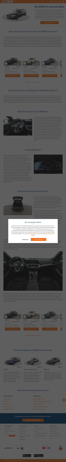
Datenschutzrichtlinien (47, 233)
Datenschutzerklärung (32, 233)
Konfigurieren (25, 239)
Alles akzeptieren (38, 239)
